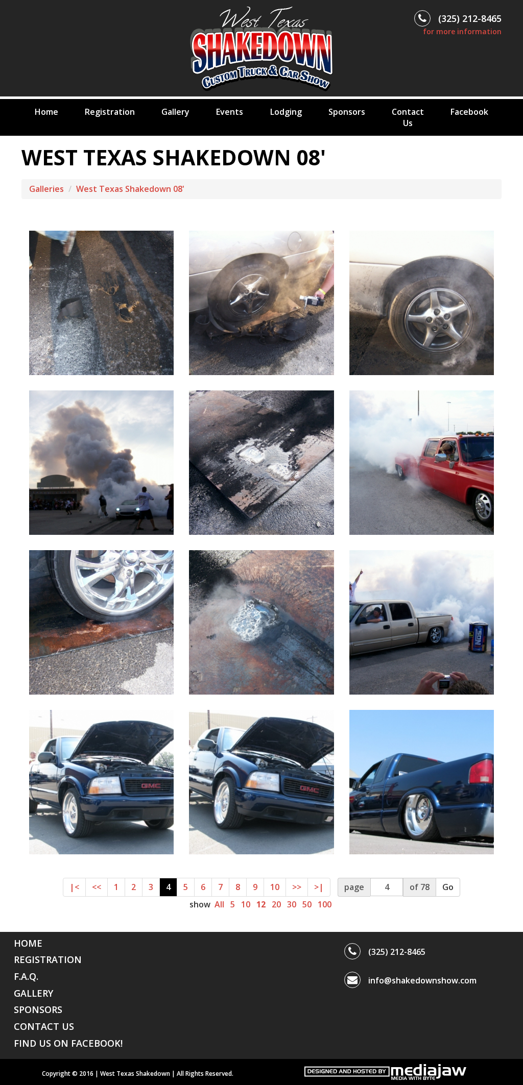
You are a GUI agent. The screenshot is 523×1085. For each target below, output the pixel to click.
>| (319, 887)
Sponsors (346, 111)
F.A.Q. (26, 976)
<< (96, 887)
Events (229, 111)
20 (276, 904)
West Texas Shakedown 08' (130, 188)
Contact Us (408, 117)
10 (274, 887)
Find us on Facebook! (68, 1043)
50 (307, 904)
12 (261, 904)
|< (74, 887)
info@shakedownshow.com (422, 980)
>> (296, 887)
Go (448, 887)
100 (324, 904)
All (219, 904)
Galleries (46, 188)
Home (46, 111)
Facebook (469, 111)
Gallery (175, 111)
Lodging (286, 111)
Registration (110, 111)
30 (291, 904)
